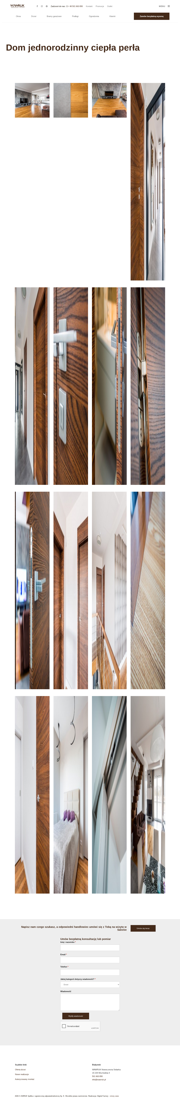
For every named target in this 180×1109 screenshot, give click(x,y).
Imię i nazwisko (68, 942)
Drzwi (33, 16)
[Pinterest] (48, 6)
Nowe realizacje (22, 1074)
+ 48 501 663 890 (75, 6)
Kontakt (89, 6)
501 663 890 (97, 1076)
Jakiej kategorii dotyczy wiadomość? (78, 979)
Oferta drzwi (20, 1069)
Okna (18, 16)
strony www (114, 1096)
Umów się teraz (143, 928)
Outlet (109, 6)
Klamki (112, 16)
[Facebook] (38, 6)
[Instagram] (43, 6)
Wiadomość (65, 991)
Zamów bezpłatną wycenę (152, 16)
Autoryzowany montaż (24, 1079)
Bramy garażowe (54, 16)
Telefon (64, 967)
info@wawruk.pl (99, 1079)
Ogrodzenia (94, 16)
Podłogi (75, 16)
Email (63, 954)
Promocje (100, 6)
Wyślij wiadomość (75, 1016)
